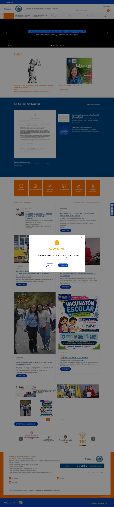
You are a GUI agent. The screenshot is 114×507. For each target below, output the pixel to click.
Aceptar (49, 265)
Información (63, 265)
